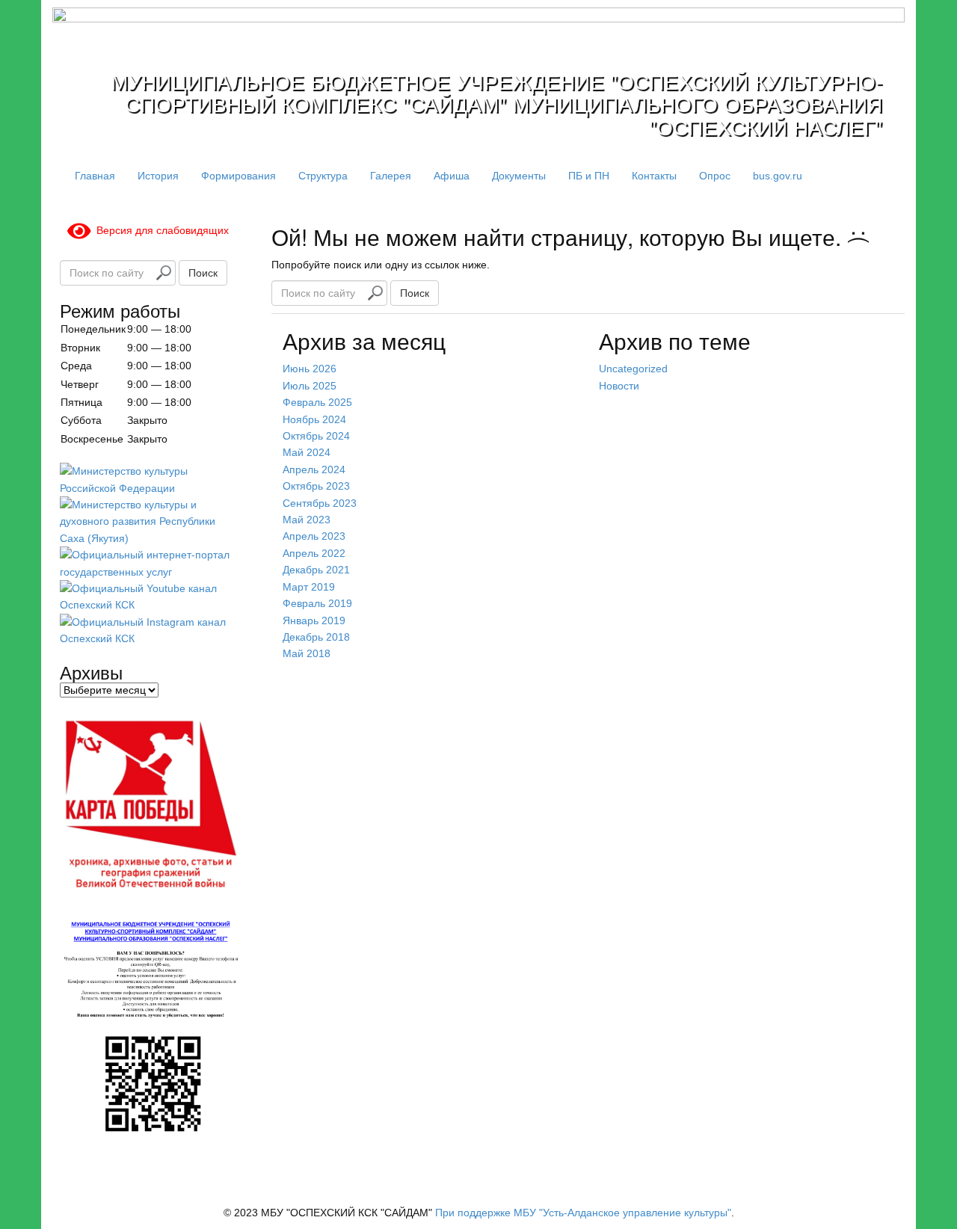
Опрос (714, 176)
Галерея (390, 176)
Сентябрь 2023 (320, 503)
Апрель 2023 (314, 536)
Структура (323, 176)
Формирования (238, 176)
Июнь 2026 (309, 369)
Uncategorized (633, 369)
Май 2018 (306, 653)
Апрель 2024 (314, 469)
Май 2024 (306, 452)
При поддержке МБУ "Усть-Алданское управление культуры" (583, 1213)
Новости (619, 386)
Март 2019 (309, 587)
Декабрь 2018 (316, 637)
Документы (519, 176)
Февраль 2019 (317, 603)
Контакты (654, 176)
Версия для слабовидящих (160, 230)
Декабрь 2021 (316, 570)
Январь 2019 (314, 620)
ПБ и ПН (588, 176)
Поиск (414, 293)
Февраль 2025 (317, 402)
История (158, 176)
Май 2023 (306, 520)
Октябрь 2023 (316, 486)
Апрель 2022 (314, 553)
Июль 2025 (309, 386)
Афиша (452, 176)
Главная (95, 176)
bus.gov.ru (777, 176)
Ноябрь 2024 (314, 419)
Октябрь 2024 (316, 436)
